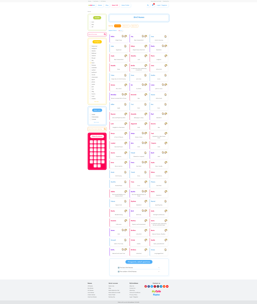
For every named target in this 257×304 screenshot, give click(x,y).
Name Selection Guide (156, 1)
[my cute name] (156, 293)
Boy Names (95, 1)
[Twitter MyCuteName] (152, 286)
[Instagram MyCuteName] (145, 286)
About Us (132, 286)
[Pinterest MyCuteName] (155, 286)
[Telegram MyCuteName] (161, 286)
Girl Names (103, 1)
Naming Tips (166, 1)
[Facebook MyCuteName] (148, 286)
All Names (90, 286)
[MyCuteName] (92, 5)
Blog (110, 288)
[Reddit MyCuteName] (164, 286)
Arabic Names (91, 294)
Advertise (132, 290)
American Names (92, 297)
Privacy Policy (133, 294)
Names (89, 1)
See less (96, 101)
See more (96, 122)
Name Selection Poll (114, 290)
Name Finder (112, 294)
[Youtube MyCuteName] (167, 286)
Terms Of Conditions (135, 292)
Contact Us (132, 288)
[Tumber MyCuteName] (158, 286)
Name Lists (111, 286)
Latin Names (91, 292)
